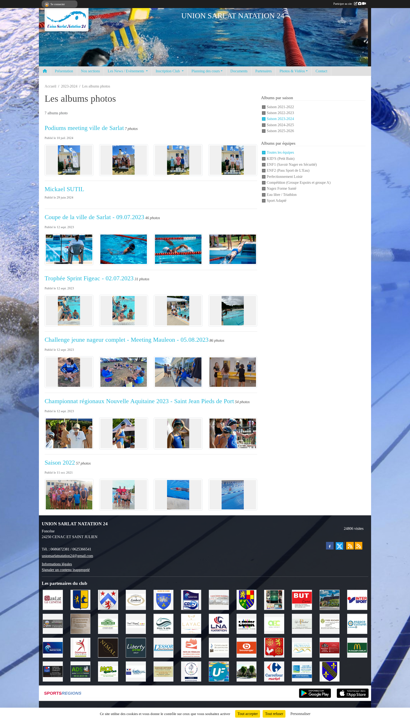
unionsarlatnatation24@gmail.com (67, 556)
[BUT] (302, 599)
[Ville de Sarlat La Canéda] (53, 599)
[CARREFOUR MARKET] (274, 671)
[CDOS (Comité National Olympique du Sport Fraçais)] (191, 671)
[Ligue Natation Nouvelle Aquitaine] (219, 623)
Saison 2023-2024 (280, 119)
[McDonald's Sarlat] (357, 647)
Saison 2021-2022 (280, 107)
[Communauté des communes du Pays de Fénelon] (191, 647)
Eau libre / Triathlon (282, 195)
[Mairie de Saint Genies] (247, 599)
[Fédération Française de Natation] (53, 647)
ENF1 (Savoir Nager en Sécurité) (292, 164)
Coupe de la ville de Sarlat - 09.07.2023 (94, 217)
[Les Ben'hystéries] (80, 623)
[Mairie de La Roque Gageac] (330, 671)
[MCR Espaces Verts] (108, 671)
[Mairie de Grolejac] (108, 599)
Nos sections (90, 71)
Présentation (64, 71)
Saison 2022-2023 (280, 113)
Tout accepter (248, 714)
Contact (321, 71)
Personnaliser (300, 714)
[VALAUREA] (274, 599)
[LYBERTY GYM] (136, 647)
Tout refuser (274, 714)
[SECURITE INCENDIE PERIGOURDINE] (219, 599)
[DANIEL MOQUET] (136, 623)
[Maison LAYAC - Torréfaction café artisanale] (191, 623)
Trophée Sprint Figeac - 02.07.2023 (89, 278)
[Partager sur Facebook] (330, 545)
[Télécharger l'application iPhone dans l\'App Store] (353, 693)
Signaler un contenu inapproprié (66, 570)
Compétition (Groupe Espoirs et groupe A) (299, 182)
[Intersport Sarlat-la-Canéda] (357, 599)
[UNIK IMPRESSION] (247, 623)
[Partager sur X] (339, 546)
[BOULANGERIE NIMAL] (108, 647)
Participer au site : (343, 3)
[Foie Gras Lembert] (136, 599)
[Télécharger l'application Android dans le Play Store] (315, 693)
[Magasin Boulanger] (247, 647)
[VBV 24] (330, 647)
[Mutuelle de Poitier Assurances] (302, 671)
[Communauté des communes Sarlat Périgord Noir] (219, 647)
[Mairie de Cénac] (80, 599)
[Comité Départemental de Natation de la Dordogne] (191, 599)
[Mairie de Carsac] (274, 647)
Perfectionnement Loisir (285, 177)
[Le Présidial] (302, 623)
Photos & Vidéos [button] (292, 71)
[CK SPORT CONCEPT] (53, 671)
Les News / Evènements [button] (126, 71)
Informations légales (57, 564)
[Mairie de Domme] (164, 599)
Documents (238, 71)
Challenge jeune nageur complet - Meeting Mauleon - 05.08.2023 (127, 339)
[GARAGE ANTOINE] (164, 671)
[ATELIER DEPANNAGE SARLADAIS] (80, 671)
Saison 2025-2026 (280, 131)
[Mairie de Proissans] (302, 647)
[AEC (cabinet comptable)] (274, 623)
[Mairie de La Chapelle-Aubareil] (247, 671)
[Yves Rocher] (330, 623)
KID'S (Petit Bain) (280, 159)
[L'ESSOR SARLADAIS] (164, 647)
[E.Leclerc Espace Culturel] (357, 623)
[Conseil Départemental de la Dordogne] (80, 647)
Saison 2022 (60, 462)
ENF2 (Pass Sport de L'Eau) (288, 171)
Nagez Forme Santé (281, 189)
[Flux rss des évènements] (358, 545)
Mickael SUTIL (64, 189)
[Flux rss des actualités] (350, 545)
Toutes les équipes (280, 153)
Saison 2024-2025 (280, 125)
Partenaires (263, 71)
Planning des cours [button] (205, 71)
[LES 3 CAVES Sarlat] (53, 623)
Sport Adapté (276, 200)
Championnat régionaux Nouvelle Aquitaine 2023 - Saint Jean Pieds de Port (139, 401)
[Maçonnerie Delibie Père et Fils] (108, 623)
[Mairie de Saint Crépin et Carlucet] (330, 599)
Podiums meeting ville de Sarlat (84, 128)
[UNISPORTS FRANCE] (219, 671)
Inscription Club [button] (168, 71)
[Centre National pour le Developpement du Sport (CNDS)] (136, 671)
